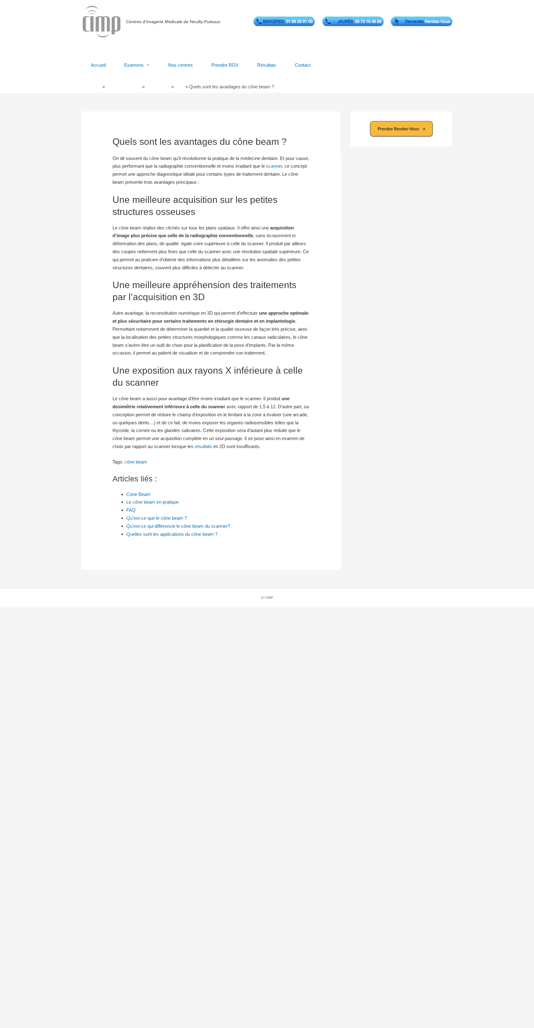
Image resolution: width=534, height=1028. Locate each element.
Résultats (266, 65)
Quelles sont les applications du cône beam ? (172, 534)
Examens (134, 65)
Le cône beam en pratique (152, 502)
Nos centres (180, 65)
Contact (303, 65)
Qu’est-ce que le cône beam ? (156, 518)
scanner (274, 166)
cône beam (136, 461)
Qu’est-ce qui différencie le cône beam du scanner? (178, 526)
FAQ (179, 86)
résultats (203, 446)
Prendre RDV (225, 65)
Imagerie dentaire (123, 86)
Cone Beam (158, 86)
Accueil (98, 65)
